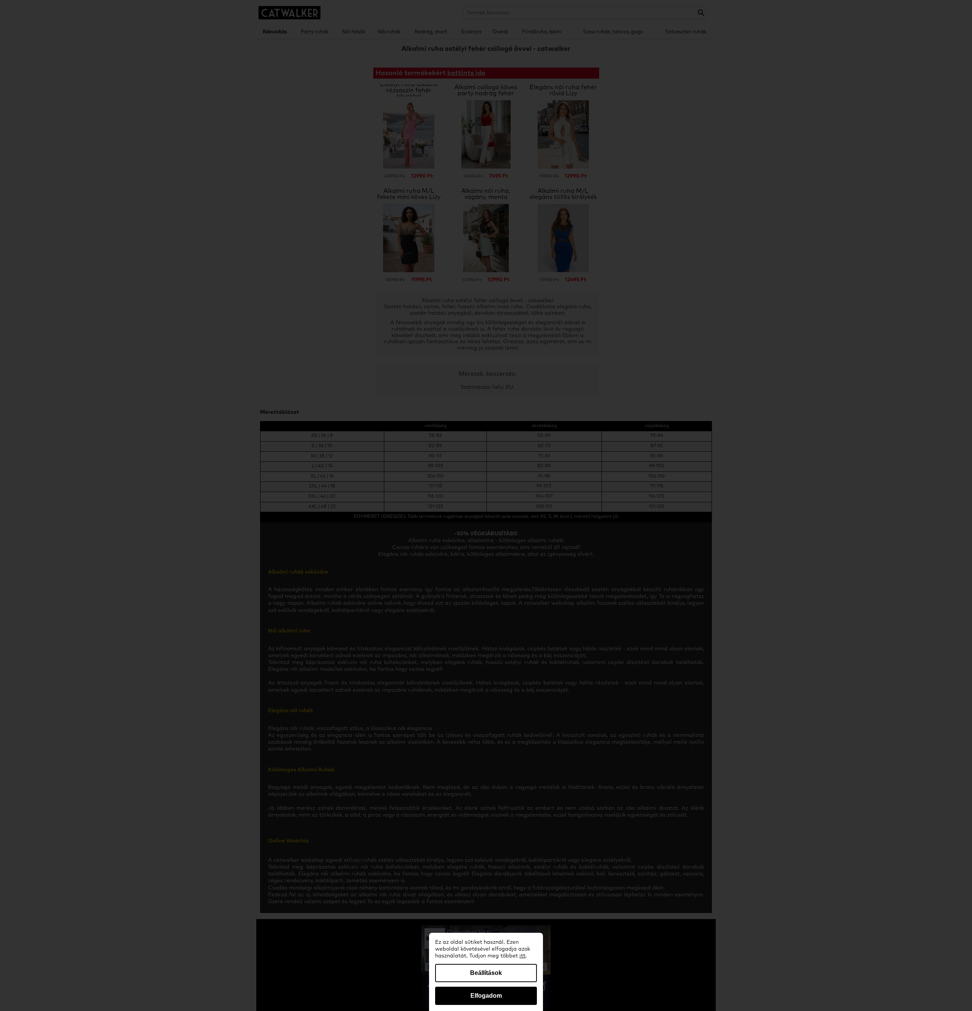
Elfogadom (486, 995)
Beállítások (486, 973)
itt (522, 956)
